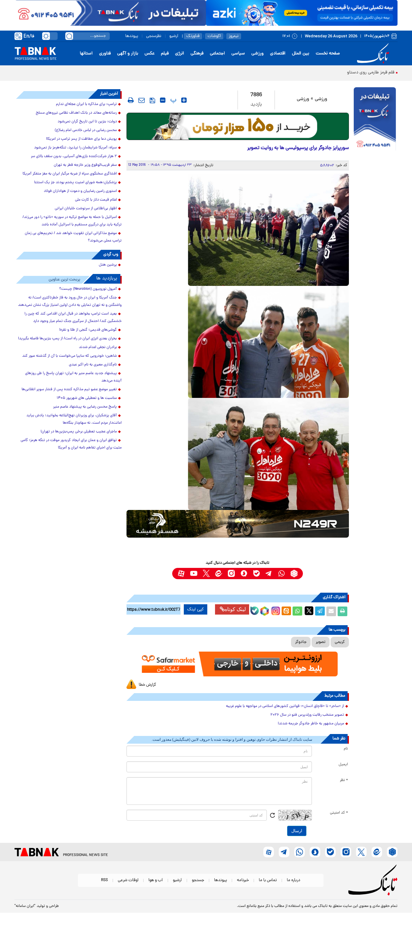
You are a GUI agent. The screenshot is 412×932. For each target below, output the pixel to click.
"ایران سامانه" (24, 906)
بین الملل (300, 53)
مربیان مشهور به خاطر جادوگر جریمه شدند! (311, 724)
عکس (149, 53)
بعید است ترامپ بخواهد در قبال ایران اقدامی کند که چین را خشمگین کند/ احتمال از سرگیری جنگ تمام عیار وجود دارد (73, 317)
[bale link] (256, 574)
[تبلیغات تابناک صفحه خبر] (375, 119)
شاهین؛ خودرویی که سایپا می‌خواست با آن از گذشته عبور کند (69, 356)
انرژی (179, 53)
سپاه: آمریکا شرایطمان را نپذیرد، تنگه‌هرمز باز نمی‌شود (75, 148)
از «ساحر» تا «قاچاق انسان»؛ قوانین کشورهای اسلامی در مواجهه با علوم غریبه (285, 706)
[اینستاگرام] (275, 610)
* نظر (344, 780)
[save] (152, 100)
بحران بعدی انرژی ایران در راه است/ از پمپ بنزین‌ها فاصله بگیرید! (67, 339)
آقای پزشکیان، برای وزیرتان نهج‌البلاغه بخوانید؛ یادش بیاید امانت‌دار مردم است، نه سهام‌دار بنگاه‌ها (74, 419)
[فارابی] (237, 126)
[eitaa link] (219, 574)
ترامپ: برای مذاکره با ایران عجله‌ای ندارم (86, 104)
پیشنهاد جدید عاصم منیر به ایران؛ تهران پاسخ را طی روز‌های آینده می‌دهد (73, 377)
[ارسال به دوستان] (331, 611)
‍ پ (172, 100)
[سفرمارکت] (237, 664)
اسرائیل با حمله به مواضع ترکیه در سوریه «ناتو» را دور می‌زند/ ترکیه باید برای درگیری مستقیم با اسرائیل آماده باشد (72, 221)
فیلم (165, 53)
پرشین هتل (108, 265)
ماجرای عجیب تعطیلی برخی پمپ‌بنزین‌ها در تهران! (79, 432)
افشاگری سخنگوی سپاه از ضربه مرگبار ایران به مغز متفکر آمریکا (70, 174)
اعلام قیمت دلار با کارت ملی (96, 200)
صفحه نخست (328, 53)
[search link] (69, 36)
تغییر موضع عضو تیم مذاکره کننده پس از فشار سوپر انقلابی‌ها (69, 389)
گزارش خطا (147, 685)
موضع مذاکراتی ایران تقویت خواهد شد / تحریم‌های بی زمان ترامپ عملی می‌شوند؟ (73, 237)
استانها (86, 53)
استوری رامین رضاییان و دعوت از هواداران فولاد (80, 191)
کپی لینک (195, 609)
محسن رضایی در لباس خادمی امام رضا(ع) (86, 130)
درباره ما (293, 880)
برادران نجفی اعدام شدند (98, 347)
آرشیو (173, 36)
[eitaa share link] (286, 611)
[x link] (206, 574)
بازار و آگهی (127, 53)
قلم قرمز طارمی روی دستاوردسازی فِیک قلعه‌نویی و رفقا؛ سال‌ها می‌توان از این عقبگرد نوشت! (310, 72)
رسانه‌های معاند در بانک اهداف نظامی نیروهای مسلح (76, 113)
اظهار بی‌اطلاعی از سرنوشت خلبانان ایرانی (86, 209)
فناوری (105, 53)
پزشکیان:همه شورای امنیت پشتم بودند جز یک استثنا (75, 182)
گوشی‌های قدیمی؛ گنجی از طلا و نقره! (88, 330)
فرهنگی (197, 53)
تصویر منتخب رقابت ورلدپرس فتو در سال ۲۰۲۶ (307, 715)
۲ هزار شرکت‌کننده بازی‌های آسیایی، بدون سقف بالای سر (74, 156)
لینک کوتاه (235, 609)
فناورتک (193, 36)
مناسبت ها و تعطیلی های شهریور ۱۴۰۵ (87, 398)
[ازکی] (302, 13)
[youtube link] (194, 574)
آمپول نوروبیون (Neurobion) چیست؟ (88, 289)
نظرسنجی (153, 36)
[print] (130, 100)
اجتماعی (217, 53)
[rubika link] (294, 574)
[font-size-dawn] (162, 100)
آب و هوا (155, 880)
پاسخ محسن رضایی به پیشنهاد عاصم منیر (85, 407)
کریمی (340, 642)
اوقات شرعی (128, 880)
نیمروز (234, 36)
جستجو (198, 880)
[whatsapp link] (281, 574)
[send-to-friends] (141, 100)
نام (346, 749)
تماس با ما (268, 880)
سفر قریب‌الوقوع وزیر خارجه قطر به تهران (85, 165)
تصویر (320, 642)
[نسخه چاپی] (342, 611)
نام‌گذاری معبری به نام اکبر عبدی (93, 365)
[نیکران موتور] (237, 523)
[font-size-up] (184, 100)
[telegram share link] (320, 611)
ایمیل (343, 764)
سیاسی (238, 53)
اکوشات (214, 36)
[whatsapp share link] (297, 611)
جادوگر (300, 642)
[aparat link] (181, 574)
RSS (104, 880)
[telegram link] (269, 574)
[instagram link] (231, 574)
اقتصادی (278, 53)
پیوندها (131, 36)
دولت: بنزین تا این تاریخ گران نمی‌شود (87, 122)
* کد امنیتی (339, 813)
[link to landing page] (374, 53)
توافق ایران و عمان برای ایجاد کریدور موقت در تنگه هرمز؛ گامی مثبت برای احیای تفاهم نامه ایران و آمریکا (71, 444)
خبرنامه (243, 880)
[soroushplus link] (244, 574)
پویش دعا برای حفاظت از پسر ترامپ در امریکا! (81, 139)
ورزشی (257, 53)
